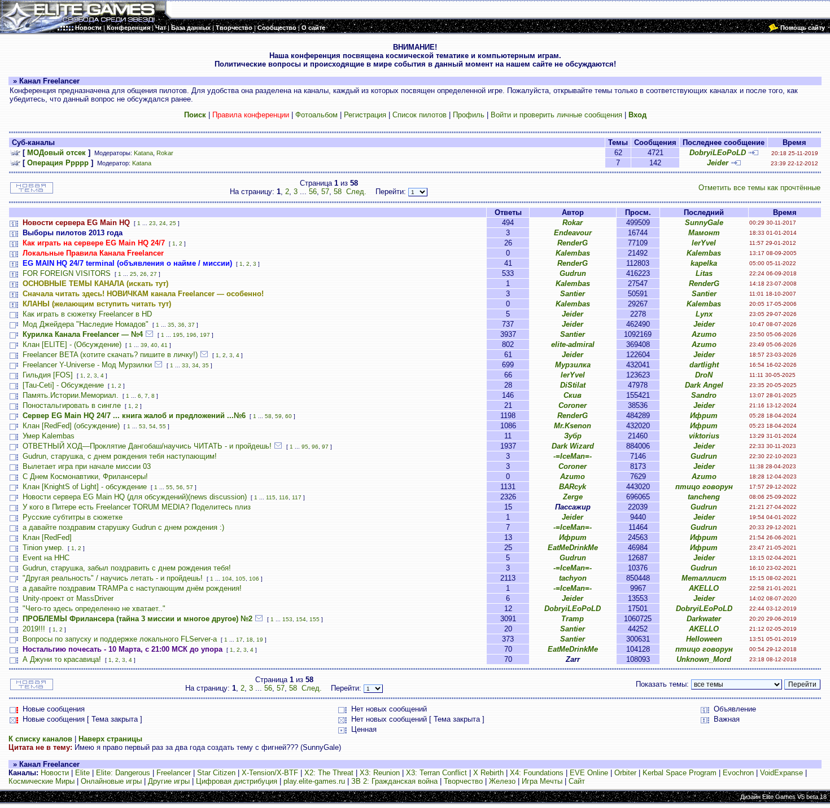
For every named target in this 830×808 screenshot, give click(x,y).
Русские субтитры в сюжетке (73, 517)
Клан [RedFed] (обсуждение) (71, 425)
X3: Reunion (380, 773)
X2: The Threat (328, 773)
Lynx (704, 314)
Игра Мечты (542, 781)
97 (325, 446)
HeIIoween (704, 639)
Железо (502, 781)
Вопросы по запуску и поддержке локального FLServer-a (120, 639)
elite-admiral (573, 344)
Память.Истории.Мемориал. (71, 395)
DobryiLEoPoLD (717, 152)
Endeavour (573, 233)
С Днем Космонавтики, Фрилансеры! (85, 476)
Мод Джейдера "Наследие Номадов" (85, 324)
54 (152, 426)
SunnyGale (704, 222)
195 (178, 335)
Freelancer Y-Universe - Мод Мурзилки (87, 365)
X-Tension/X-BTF (270, 773)
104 (227, 579)
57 (325, 191)
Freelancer (173, 773)
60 (288, 416)
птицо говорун (704, 486)
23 (152, 223)
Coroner (572, 405)
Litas (704, 273)
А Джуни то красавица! (62, 659)
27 (153, 274)
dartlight (704, 365)
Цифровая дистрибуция (236, 781)
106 (254, 579)
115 (271, 497)
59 (278, 416)
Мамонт (704, 233)
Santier (572, 293)
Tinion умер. (43, 547)
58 (338, 191)
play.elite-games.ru (314, 781)
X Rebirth (488, 773)
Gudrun (573, 273)
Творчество (463, 781)
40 (154, 345)
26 (143, 274)
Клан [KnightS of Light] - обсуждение (85, 486)
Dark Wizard (573, 446)
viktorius (704, 436)
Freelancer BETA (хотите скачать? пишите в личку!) (110, 354)
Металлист (704, 578)
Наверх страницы (110, 739)
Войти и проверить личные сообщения (556, 115)
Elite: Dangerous (123, 773)
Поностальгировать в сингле (72, 405)
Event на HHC (46, 558)
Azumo (704, 334)
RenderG (572, 243)
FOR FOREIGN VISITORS (67, 273)
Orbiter (625, 773)
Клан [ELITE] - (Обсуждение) (72, 344)
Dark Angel (704, 385)
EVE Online (589, 773)
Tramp (572, 618)
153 (287, 619)
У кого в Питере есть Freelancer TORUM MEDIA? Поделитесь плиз (137, 507)
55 (162, 426)
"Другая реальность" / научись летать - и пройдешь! (113, 578)
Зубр (573, 436)
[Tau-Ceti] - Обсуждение (63, 385)
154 (301, 619)
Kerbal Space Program (680, 773)
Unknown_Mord (703, 659)
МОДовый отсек (56, 152)
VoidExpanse (781, 773)
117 (297, 497)
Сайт (577, 781)
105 (240, 579)
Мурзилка (573, 365)
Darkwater (704, 618)
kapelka (704, 263)
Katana (143, 153)
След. (356, 191)
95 (305, 446)
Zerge (573, 497)
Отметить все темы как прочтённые (759, 187)
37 (191, 325)
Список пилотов (419, 115)
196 (191, 335)
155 (314, 619)
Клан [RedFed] (47, 537)
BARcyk (572, 486)
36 (181, 325)
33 (185, 365)
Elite (82, 773)
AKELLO (704, 588)
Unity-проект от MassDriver (68, 598)
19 (259, 639)
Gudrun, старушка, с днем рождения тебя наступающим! (120, 456)
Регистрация (365, 115)
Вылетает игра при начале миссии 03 (87, 466)
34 (195, 365)
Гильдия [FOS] (48, 375)
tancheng (704, 497)
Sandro (704, 395)
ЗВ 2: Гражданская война (394, 781)
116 (284, 497)
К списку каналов (40, 739)
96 (315, 446)
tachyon (573, 578)
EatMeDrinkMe (573, 547)
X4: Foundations (536, 773)
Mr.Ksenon (572, 425)
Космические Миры (41, 781)
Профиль (468, 115)
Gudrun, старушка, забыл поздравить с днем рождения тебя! (127, 568)
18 (249, 639)
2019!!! (34, 629)
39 (144, 345)
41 (164, 345)
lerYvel (704, 243)
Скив (572, 395)
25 (172, 223)
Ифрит (704, 415)
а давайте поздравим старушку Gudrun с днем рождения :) (123, 527)
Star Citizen (216, 773)
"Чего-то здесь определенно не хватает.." (94, 608)
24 (162, 223)
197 (205, 335)
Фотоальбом (316, 115)
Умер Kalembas (49, 436)
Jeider (717, 163)
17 (239, 639)
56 (313, 191)
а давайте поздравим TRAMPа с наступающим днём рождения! (132, 588)
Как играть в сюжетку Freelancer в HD (87, 314)
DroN (704, 375)
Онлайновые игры (111, 781)
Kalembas (573, 253)
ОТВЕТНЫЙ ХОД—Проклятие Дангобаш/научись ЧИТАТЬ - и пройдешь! (147, 446)
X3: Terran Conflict (436, 773)
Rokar (164, 153)
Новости (55, 773)
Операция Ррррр (58, 163)
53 (142, 426)
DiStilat (573, 385)
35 (171, 325)
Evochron (738, 773)
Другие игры (169, 781)
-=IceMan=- (572, 456)
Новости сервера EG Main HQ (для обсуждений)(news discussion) (135, 497)
